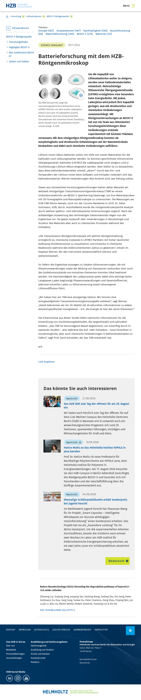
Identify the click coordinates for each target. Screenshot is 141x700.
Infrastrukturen (34, 16)
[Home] (19, 5)
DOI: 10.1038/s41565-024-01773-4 (57, 610)
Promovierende (38, 658)
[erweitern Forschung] (23, 16)
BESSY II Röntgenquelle (58, 16)
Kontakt (10, 629)
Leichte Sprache (61, 629)
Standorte (85, 662)
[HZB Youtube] (26, 678)
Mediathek (11, 650)
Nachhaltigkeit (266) (95, 30)
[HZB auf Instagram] (18, 678)
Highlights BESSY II (19, 47)
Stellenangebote (39, 646)
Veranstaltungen (14, 658)
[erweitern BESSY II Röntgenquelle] (71, 16)
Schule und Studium (40, 654)
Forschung (16, 16)
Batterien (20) (104, 33)
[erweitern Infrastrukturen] (43, 16)
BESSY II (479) (85, 33)
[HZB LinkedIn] (9, 678)
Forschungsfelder (18, 42)
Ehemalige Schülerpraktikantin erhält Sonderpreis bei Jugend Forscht (95, 501)
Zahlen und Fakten (19, 61)
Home (7, 16)
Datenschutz (41, 629)
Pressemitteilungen (15, 654)
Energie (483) (46, 30)
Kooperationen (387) (69, 30)
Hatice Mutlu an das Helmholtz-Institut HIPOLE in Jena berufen (95, 449)
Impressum (25, 629)
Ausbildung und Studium (42, 650)
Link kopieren (46, 361)
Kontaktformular (88, 659)
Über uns (10, 646)
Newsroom (116, 561)
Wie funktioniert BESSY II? (21, 54)
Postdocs (35, 662)
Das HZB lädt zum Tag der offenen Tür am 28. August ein (96, 405)
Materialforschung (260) (60, 33)
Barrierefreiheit (82, 629)
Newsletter (101, 629)
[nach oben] (130, 630)
